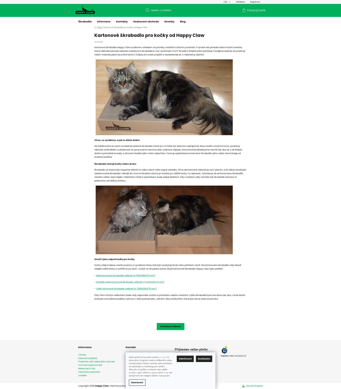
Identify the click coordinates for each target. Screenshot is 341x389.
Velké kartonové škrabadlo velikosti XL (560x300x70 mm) (126, 288)
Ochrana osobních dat (90, 365)
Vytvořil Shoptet (254, 385)
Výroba (82, 355)
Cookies (82, 375)
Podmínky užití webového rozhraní (96, 361)
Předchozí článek (170, 326)
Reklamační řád (86, 368)
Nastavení (137, 382)
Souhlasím (204, 358)
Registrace (255, 2)
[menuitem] (85, 21)
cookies (163, 357)
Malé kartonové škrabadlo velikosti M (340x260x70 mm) (125, 275)
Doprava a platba (87, 358)
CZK (225, 2)
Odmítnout (185, 358)
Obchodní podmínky (89, 372)
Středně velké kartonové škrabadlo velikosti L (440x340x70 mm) (130, 282)
